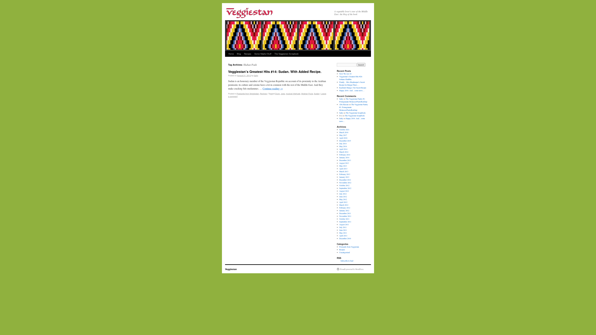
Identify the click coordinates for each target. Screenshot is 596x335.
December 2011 (345, 213)
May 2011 (343, 233)
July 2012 (343, 193)
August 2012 (344, 191)
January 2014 (344, 157)
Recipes (247, 53)
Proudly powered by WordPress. (352, 269)
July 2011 (343, 227)
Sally (256, 75)
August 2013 (344, 163)
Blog (239, 53)
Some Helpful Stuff (262, 53)
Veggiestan (231, 269)
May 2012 (343, 199)
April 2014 (343, 149)
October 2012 (344, 185)
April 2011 (343, 235)
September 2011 (345, 221)
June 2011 (343, 230)
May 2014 (343, 146)
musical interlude (293, 93)
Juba (283, 93)
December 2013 (345, 160)
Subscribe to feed (347, 260)
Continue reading (273, 88)
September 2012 (345, 188)
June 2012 (343, 196)
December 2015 (345, 140)
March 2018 (343, 132)
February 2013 (344, 174)
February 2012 (344, 207)
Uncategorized (344, 252)
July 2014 (343, 143)
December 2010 (345, 238)
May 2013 (343, 166)
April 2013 (343, 168)
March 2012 (343, 205)
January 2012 (344, 210)
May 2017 (343, 135)
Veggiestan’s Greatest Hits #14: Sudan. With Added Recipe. (274, 71)
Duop (277, 93)
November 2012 (345, 182)
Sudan (317, 93)
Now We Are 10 (345, 73)
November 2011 (345, 216)
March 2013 (343, 171)
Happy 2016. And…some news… (352, 90)
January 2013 (344, 177)
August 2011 (344, 224)
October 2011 (344, 219)
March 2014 (343, 152)
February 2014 (344, 154)
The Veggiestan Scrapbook (286, 53)
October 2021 (344, 129)
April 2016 (343, 138)
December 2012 (345, 180)
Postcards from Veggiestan (248, 93)
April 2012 (343, 202)
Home (231, 53)
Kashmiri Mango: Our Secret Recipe (352, 87)
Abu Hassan (343, 104)
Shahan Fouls (307, 93)
